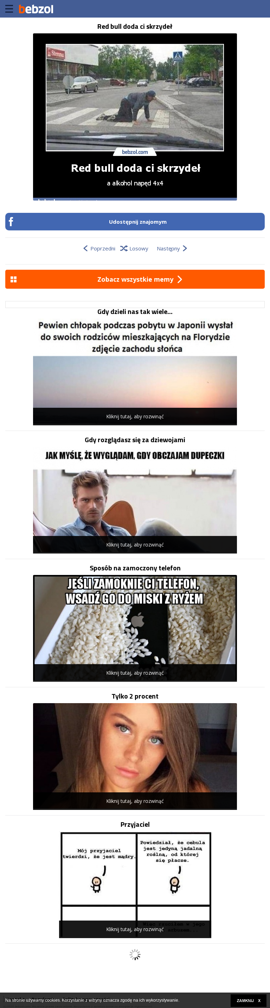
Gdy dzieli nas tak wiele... (135, 311)
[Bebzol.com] (35, 9)
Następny (168, 248)
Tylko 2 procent (135, 696)
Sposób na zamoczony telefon (135, 567)
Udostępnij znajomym (138, 221)
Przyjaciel (135, 824)
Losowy (138, 248)
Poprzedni (102, 248)
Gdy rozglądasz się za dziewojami (135, 439)
